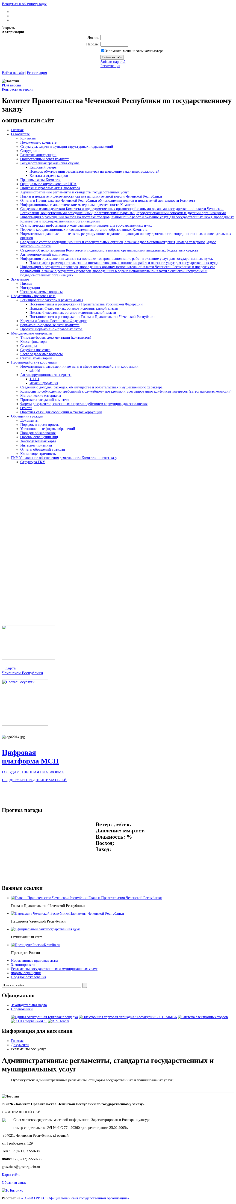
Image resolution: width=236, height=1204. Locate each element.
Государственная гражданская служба (50, 163)
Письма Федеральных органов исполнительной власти (73, 312)
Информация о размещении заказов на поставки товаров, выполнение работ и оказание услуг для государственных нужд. (116, 258)
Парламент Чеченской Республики (96, 913)
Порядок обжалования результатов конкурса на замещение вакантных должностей (94, 171)
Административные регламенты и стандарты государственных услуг (74, 192)
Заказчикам (20, 279)
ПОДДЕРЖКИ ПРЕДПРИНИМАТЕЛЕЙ (34, 780)
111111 (34, 379)
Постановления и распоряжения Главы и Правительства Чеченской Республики (93, 317)
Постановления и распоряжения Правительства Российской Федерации (86, 304)
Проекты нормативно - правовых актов (51, 329)
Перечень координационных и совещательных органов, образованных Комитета (84, 229)
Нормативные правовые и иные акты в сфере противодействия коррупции (79, 366)
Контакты (28, 138)
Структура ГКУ (32, 462)
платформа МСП (30, 761)
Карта (9, 668)
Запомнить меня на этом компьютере (134, 51)
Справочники (22, 1009)
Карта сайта (11, 1175)
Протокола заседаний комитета (44, 400)
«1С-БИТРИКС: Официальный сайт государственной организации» (75, 1198)
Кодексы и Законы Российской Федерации (53, 321)
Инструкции (30, 288)
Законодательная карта (38, 441)
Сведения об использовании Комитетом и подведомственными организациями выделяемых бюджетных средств (109, 250)
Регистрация (110, 66)
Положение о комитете (38, 142)
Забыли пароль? (113, 62)
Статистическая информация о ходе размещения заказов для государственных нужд (86, 225)
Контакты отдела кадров (49, 175)
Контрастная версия (17, 89)
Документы (29, 420)
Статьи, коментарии (36, 358)
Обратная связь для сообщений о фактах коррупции (61, 412)
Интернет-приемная (36, 445)
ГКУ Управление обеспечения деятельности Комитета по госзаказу (64, 458)
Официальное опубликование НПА (48, 184)
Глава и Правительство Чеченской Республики (125, 898)
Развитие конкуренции (38, 155)
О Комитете (20, 134)
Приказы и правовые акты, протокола (50, 188)
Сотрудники (30, 151)
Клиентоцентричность (38, 454)
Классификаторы (33, 341)
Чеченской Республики (22, 673)
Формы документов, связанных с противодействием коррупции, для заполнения (84, 404)
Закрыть (8, 28)
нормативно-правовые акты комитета (50, 325)
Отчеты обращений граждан (42, 449)
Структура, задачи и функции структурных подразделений (66, 146)
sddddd (35, 371)
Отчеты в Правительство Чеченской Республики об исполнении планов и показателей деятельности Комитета (107, 200)
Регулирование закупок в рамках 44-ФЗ (51, 300)
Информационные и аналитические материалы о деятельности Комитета (77, 205)
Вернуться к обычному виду (24, 4)
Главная (17, 130)
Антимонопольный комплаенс (44, 254)
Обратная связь (14, 1182)
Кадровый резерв (43, 167)
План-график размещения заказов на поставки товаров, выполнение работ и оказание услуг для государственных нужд (124, 263)
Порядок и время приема (39, 424)
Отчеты (26, 408)
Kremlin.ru (52, 945)
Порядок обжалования (38, 433)
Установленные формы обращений (47, 429)
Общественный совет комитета (44, 159)
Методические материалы (31, 333)
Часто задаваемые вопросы (41, 292)
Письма (26, 283)
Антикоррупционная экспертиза (45, 375)
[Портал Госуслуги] (25, 724)
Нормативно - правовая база (33, 296)
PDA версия (11, 85)
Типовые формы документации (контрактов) (55, 337)
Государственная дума (63, 929)
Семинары (28, 346)
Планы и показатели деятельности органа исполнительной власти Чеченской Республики (91, 196)
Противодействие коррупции (34, 362)
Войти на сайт (13, 73)
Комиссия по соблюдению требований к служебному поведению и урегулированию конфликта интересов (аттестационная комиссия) (125, 391)
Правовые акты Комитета (40, 180)
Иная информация (44, 383)
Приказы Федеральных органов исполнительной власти (74, 308)
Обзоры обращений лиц (39, 437)
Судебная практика (35, 350)
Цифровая (19, 752)
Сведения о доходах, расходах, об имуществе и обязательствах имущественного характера (91, 387)
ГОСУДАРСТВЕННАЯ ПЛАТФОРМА (33, 772)
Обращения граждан (27, 416)
